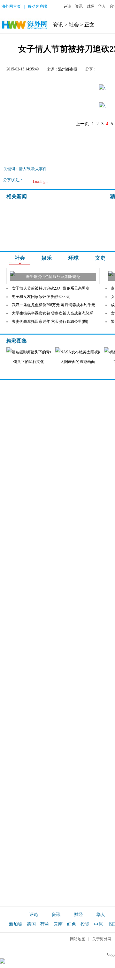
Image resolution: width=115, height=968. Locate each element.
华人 (102, 6)
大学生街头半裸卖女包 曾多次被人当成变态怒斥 (52, 313)
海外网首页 (11, 6)
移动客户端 (37, 6)
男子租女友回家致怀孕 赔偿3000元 (41, 296)
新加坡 (15, 924)
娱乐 (47, 258)
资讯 (79, 6)
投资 (84, 924)
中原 (98, 924)
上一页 (82, 123)
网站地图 (77, 939)
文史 (100, 258)
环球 (73, 258)
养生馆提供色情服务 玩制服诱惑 (53, 276)
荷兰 (44, 924)
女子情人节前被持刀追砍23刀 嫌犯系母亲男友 (50, 288)
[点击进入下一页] (102, 88)
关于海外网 (101, 939)
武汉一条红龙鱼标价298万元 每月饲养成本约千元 (53, 305)
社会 (74, 24)
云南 (58, 924)
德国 (31, 924)
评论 (67, 6)
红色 (71, 924)
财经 (90, 6)
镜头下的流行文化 (28, 361)
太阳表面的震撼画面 (77, 361)
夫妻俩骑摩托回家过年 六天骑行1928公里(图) (50, 321)
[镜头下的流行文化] (35, 352)
